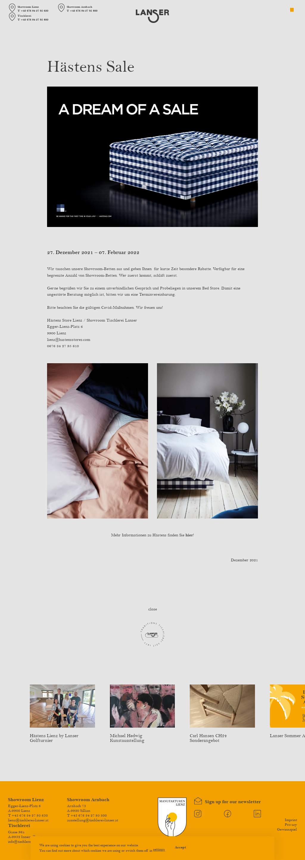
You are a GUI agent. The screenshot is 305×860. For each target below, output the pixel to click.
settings (159, 849)
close (152, 609)
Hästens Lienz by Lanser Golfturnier (54, 738)
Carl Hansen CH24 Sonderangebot (208, 738)
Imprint (291, 820)
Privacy (291, 825)
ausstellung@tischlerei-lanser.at (92, 820)
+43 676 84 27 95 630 (34, 10)
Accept (180, 847)
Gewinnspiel (287, 829)
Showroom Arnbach (88, 799)
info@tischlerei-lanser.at (27, 841)
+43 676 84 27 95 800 (83, 10)
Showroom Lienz (26, 799)
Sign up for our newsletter (231, 801)
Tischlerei (19, 825)
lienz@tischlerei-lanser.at (28, 820)
